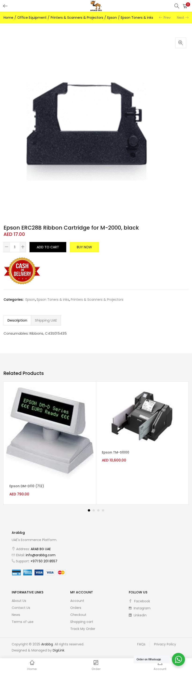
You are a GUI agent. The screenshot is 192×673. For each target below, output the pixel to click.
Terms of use (22, 621)
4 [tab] (103, 510)
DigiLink (58, 650)
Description (17, 320)
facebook (141, 601)
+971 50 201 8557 (43, 561)
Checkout (78, 614)
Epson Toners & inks (137, 17)
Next (180, 17)
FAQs (141, 644)
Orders (75, 607)
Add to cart (48, 247)
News (16, 614)
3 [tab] (98, 510)
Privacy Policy (165, 644)
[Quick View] (86, 395)
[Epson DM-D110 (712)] (50, 433)
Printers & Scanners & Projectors (77, 17)
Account (77, 600)
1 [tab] (89, 510)
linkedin (140, 615)
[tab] (17, 320)
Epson (112, 17)
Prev (167, 17)
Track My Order (82, 628)
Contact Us (21, 607)
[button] (184, 6)
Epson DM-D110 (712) (26, 486)
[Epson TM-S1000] (142, 416)
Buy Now (84, 247)
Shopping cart (81, 621)
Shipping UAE (46, 320)
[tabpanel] (50, 443)
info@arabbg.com (40, 555)
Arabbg (47, 644)
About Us (19, 600)
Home (8, 17)
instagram (142, 608)
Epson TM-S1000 (115, 452)
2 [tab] (93, 510)
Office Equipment (32, 17)
